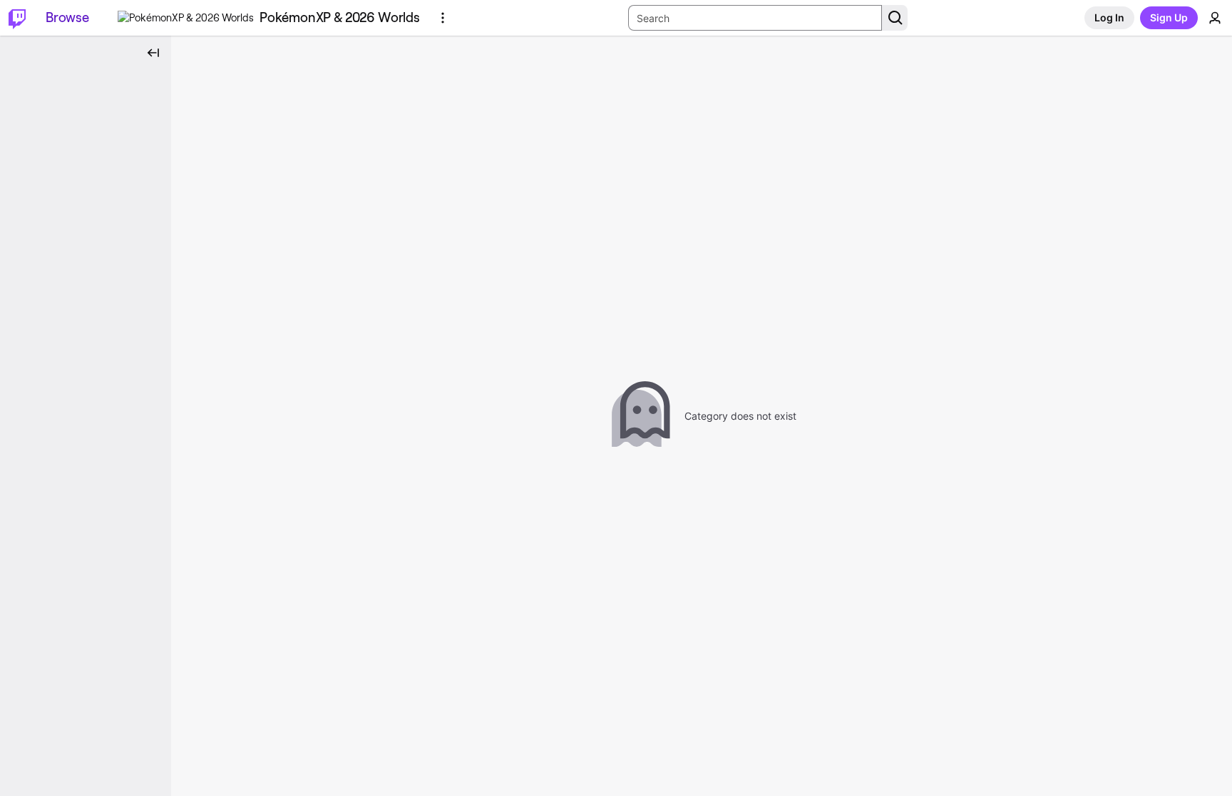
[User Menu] (1214, 17)
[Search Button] (895, 18)
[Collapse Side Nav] (153, 52)
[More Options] (442, 17)
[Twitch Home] (17, 18)
